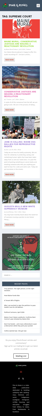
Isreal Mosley (9, 212)
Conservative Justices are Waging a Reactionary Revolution (20, 94)
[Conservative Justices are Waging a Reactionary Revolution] (21, 77)
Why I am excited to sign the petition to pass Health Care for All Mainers (20, 306)
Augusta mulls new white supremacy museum (19, 207)
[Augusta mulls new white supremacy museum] (21, 192)
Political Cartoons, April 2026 (14, 312)
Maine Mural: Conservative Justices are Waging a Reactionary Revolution (20, 43)
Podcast (28, 49)
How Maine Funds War (12, 295)
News (19, 149)
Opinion (22, 99)
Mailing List (21, 356)
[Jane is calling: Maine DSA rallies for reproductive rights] (21, 127)
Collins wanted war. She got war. (15, 331)
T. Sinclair (8, 99)
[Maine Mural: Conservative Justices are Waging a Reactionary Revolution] (21, 28)
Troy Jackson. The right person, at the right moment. (19, 289)
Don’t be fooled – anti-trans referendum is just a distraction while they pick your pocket (20, 325)
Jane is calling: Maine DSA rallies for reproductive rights (19, 144)
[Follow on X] (23, 378)
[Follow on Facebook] (19, 378)
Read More (9, 60)
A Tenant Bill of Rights (12, 300)
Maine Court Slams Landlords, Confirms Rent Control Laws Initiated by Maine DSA (20, 318)
